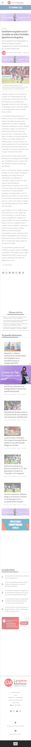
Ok (15, 744)
